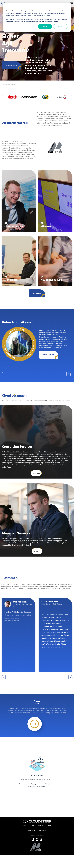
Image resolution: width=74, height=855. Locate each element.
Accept (45, 26)
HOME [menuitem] (24, 826)
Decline (60, 26)
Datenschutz (32, 830)
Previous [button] (4, 97)
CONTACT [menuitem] (40, 826)
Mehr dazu (37, 293)
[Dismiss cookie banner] (67, 7)
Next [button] (70, 97)
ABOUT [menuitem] (32, 826)
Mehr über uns (49, 355)
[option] (12, 97)
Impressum (42, 830)
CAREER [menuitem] (49, 826)
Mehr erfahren (12, 65)
